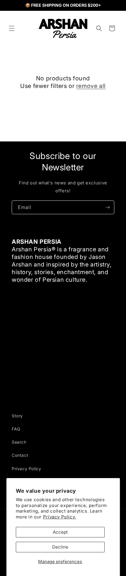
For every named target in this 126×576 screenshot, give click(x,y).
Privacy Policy (26, 468)
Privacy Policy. (59, 517)
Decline (60, 547)
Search (19, 442)
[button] (11, 28)
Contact (20, 455)
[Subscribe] (107, 207)
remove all (91, 85)
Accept (60, 532)
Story (17, 415)
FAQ (16, 428)
